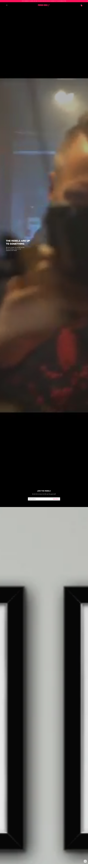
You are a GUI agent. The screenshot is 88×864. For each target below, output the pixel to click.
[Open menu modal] (7, 5)
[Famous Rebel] (44, 5)
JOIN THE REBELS (44, 491)
